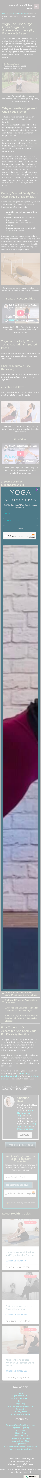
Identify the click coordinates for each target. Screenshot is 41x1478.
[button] (38, 489)
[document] (20, 739)
